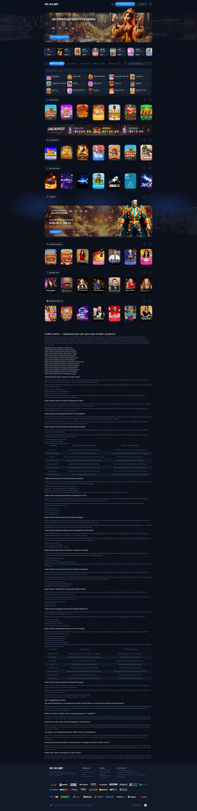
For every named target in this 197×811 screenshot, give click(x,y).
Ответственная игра (105, 772)
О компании (85, 770)
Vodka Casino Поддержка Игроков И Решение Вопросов (62, 369)
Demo (50, 121)
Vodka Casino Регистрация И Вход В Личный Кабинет (61, 352)
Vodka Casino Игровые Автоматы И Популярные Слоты (61, 358)
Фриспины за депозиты (88, 776)
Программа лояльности (88, 772)
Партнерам (102, 777)
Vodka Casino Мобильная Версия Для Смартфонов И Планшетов (64, 362)
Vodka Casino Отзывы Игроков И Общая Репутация (60, 373)
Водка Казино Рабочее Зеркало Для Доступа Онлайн (61, 354)
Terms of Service (121, 776)
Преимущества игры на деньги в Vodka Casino (59, 348)
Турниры (84, 774)
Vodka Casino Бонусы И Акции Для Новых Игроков (60, 356)
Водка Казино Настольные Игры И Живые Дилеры (60, 360)
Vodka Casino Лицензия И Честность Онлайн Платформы (62, 366)
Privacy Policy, (142, 774)
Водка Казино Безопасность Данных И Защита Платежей (62, 364)
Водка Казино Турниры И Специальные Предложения (61, 367)
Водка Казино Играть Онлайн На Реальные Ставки (60, 350)
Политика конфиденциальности (105, 775)
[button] (46, 63)
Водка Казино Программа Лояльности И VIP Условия (61, 371)
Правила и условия (105, 770)
